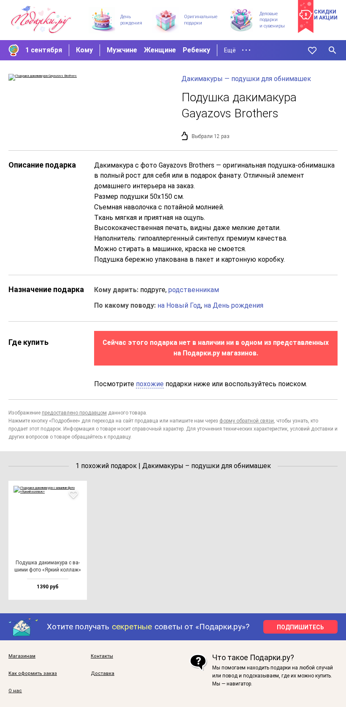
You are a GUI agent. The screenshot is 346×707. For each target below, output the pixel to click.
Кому (84, 50)
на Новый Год (179, 305)
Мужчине (122, 50)
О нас (15, 690)
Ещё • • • (237, 50)
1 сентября (43, 50)
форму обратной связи (246, 421)
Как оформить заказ (32, 673)
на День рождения (233, 305)
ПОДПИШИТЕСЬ (300, 627)
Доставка (102, 673)
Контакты (102, 656)
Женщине (160, 50)
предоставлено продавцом (74, 413)
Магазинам (21, 656)
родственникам (193, 290)
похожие (150, 384)
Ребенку (196, 50)
